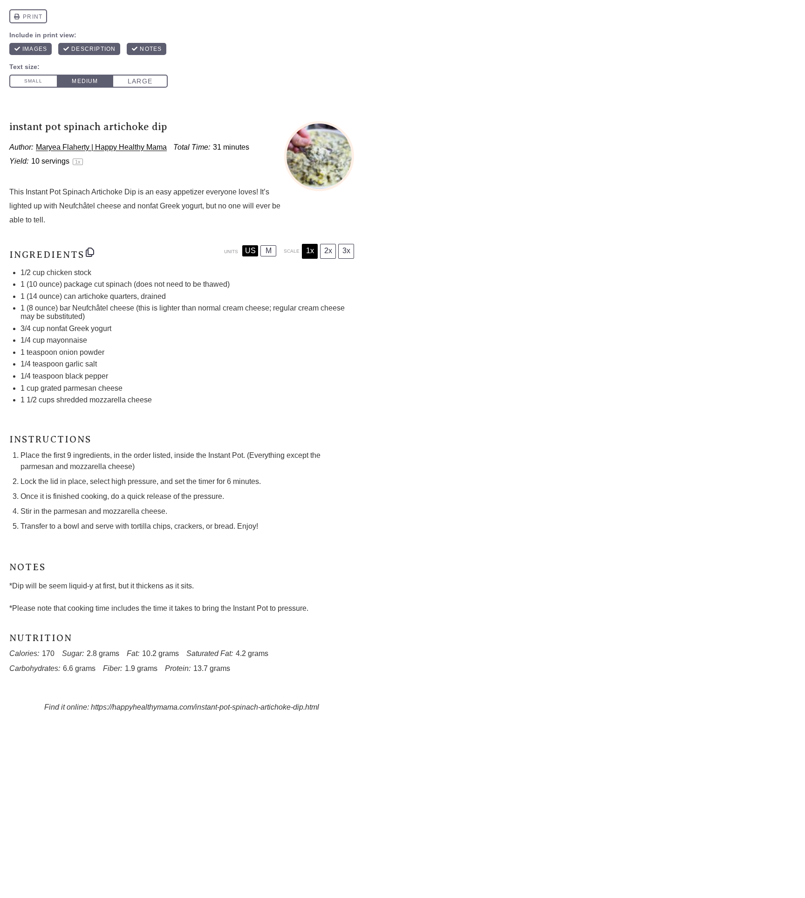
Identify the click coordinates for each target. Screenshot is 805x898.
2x (328, 251)
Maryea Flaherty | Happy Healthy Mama (101, 147)
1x (310, 251)
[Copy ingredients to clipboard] (90, 252)
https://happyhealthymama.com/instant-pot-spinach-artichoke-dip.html (205, 707)
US (250, 251)
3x (346, 251)
